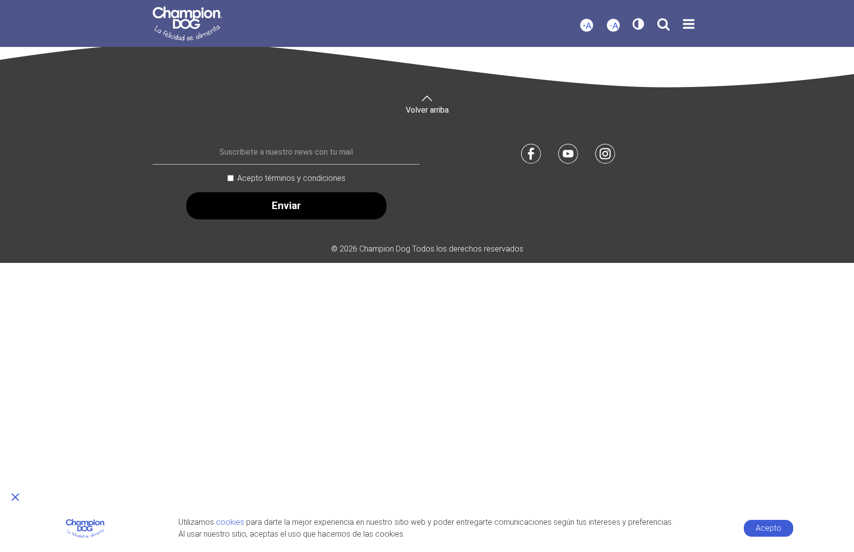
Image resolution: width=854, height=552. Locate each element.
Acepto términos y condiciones (291, 178)
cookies (230, 522)
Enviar (286, 206)
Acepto (768, 528)
